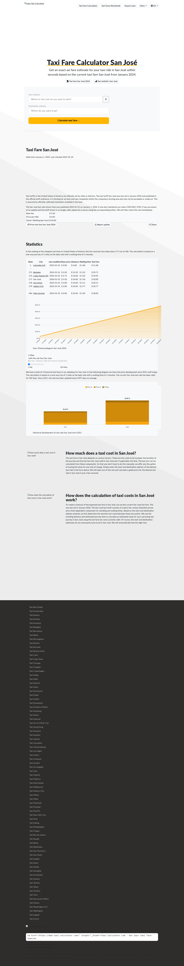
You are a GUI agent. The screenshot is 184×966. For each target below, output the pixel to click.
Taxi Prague (34, 831)
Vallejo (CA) (38, 286)
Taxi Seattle (34, 859)
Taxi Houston (35, 731)
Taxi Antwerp (35, 623)
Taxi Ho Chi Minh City (39, 723)
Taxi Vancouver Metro (39, 899)
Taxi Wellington (36, 911)
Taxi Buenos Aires (37, 651)
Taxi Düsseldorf (36, 703)
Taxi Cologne (35, 667)
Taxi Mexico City (36, 791)
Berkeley (37, 272)
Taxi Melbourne (36, 787)
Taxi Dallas (34, 675)
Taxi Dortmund (35, 691)
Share (153, 225)
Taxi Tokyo (33, 887)
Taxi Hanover (35, 719)
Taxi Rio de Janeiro (37, 835)
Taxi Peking (34, 823)
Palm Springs (39, 293)
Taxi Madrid (34, 775)
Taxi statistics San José (107, 81)
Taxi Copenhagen (36, 671)
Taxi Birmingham (36, 639)
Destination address (37, 106)
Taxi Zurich (34, 919)
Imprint (29, 947)
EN (154, 6)
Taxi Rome (33, 843)
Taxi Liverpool (35, 759)
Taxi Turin (33, 895)
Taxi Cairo (33, 655)
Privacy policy (46, 947)
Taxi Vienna (34, 903)
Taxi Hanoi (34, 715)
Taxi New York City (37, 815)
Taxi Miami (34, 795)
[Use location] (106, 99)
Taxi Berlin (33, 635)
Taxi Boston (34, 643)
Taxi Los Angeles (36, 767)
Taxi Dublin (34, 699)
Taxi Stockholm (36, 875)
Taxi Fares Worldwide (111, 6)
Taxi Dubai (34, 695)
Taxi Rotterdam (35, 847)
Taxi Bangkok (35, 627)
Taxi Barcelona (35, 631)
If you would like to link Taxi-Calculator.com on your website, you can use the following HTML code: (70, 932)
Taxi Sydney (34, 879)
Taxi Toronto (34, 891)
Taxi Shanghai (35, 871)
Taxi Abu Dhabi (36, 607)
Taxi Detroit (34, 683)
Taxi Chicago (34, 663)
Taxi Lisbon (34, 755)
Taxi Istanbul (34, 735)
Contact (36, 947)
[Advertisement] (92, 29)
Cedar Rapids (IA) (40, 276)
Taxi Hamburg (35, 711)
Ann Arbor (37, 283)
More (142, 6)
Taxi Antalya (34, 619)
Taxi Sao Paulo (35, 855)
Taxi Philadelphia (36, 827)
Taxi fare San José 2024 (79, 81)
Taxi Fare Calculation (88, 6)
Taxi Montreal (35, 803)
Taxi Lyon (33, 771)
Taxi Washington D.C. (38, 907)
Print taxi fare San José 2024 (42, 225)
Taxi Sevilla (34, 867)
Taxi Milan (33, 799)
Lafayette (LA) (39, 265)
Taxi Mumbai (35, 807)
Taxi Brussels (35, 647)
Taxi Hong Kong (36, 727)
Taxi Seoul (33, 863)
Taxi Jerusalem (35, 743)
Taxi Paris (33, 819)
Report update (103, 225)
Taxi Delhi (33, 679)
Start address (34, 95)
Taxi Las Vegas (35, 751)
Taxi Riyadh (34, 839)
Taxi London (34, 763)
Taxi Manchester (36, 783)
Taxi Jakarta (34, 739)
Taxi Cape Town (36, 659)
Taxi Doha (33, 687)
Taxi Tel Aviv (34, 883)
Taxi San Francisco (37, 851)
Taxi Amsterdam (36, 611)
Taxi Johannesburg (37, 747)
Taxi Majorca (35, 779)
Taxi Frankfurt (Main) (38, 707)
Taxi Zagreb (34, 915)
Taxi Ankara (34, 615)
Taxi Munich (34, 811)
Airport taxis (130, 6)
